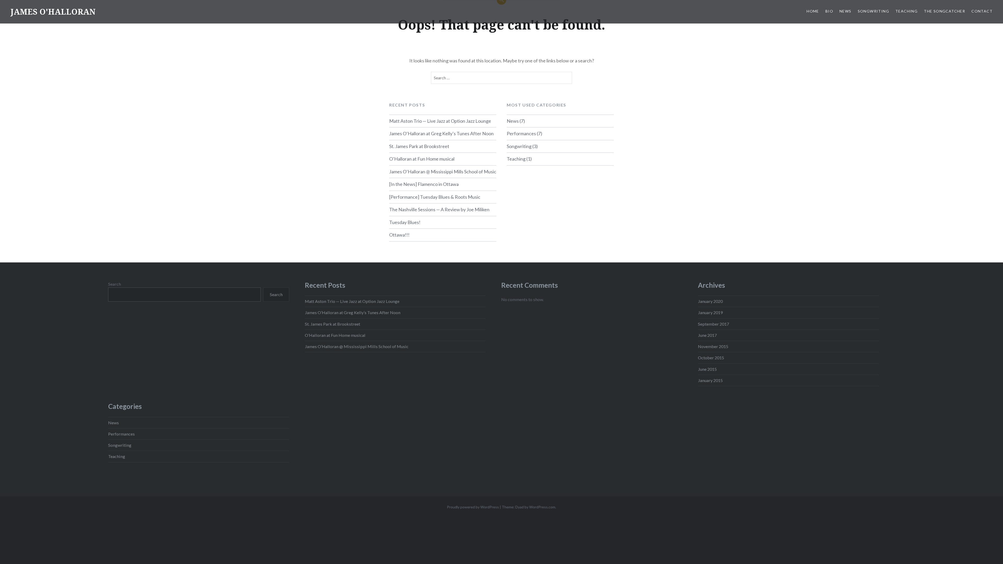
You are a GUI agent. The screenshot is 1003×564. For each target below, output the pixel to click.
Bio (829, 11)
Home (813, 11)
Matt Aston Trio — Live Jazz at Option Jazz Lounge (440, 121)
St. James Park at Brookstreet (419, 146)
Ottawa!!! (399, 235)
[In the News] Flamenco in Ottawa (424, 184)
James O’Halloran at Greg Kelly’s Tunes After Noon (441, 133)
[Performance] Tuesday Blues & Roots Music (434, 197)
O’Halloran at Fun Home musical (421, 159)
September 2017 (713, 323)
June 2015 (707, 369)
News (845, 11)
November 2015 (713, 346)
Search (114, 283)
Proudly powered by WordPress (473, 507)
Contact (982, 11)
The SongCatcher (944, 11)
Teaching (906, 11)
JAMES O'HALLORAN (53, 11)
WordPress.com (542, 507)
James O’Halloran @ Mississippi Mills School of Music (442, 171)
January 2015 (710, 380)
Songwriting (873, 11)
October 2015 (711, 357)
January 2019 (710, 312)
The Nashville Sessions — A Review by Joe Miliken (439, 209)
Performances (521, 133)
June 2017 (707, 335)
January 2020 (710, 301)
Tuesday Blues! (405, 222)
